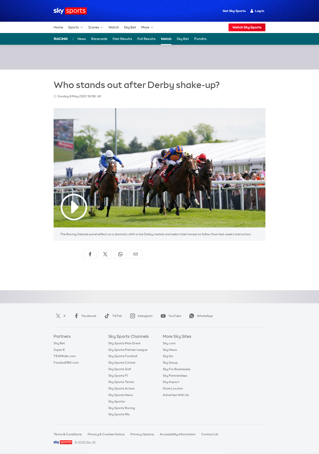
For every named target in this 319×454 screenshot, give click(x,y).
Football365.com (66, 362)
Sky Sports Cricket (121, 362)
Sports (73, 27)
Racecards (99, 38)
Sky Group (170, 362)
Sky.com (169, 343)
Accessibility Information (178, 434)
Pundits (200, 38)
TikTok (117, 315)
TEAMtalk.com (65, 356)
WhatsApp (205, 315)
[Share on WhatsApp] (120, 254)
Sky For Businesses (176, 369)
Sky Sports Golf (119, 369)
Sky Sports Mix (119, 414)
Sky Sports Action (121, 388)
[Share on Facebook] (90, 254)
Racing (61, 38)
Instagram (145, 315)
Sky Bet (130, 27)
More (145, 27)
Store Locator (173, 388)
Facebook (89, 315)
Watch (114, 27)
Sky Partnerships (175, 375)
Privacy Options (142, 434)
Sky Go (168, 356)
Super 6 (59, 349)
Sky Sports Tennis (121, 381)
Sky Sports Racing (121, 407)
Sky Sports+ (117, 401)
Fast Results (122, 38)
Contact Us (209, 434)
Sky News (170, 349)
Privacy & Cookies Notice (106, 434)
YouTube (174, 315)
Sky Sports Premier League (127, 349)
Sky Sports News (120, 394)
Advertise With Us (176, 394)
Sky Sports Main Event (124, 343)
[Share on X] (105, 254)
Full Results (146, 38)
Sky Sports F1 (118, 375)
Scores (93, 27)
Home (58, 27)
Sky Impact (171, 381)
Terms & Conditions (68, 434)
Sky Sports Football (122, 356)
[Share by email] (135, 254)
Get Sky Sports (234, 10)
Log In (259, 10)
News (81, 38)
